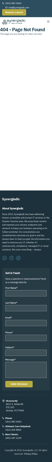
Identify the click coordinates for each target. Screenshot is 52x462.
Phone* (9, 332)
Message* (10, 359)
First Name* (11, 288)
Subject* (9, 347)
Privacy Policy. (31, 453)
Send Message (19, 384)
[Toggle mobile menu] (48, 21)
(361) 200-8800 (13, 429)
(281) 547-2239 (13, 438)
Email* (8, 317)
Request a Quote (14, 12)
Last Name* (11, 302)
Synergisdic (11, 199)
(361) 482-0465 (13, 421)
